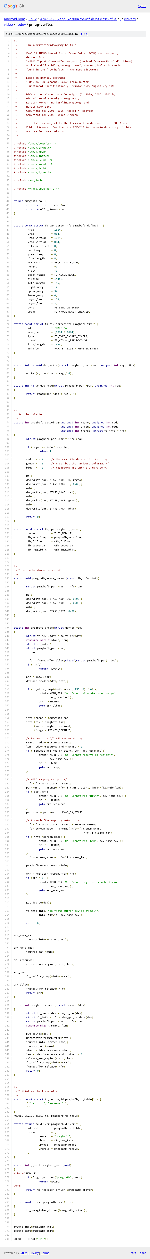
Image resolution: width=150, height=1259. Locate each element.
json (143, 1253)
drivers (130, 19)
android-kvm (14, 19)
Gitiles (23, 1253)
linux (33, 19)
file (84, 34)
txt (133, 1253)
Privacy (34, 1253)
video (8, 24)
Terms (45, 1253)
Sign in (142, 6)
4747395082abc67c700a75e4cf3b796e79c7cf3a (78, 19)
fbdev (21, 24)
